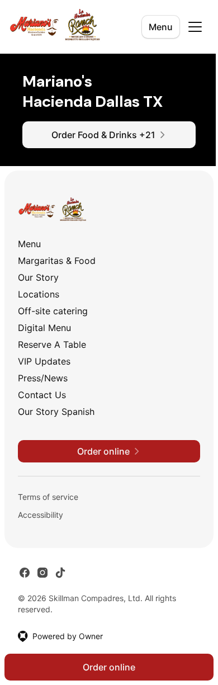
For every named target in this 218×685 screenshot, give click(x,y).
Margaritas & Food (57, 260)
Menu (161, 26)
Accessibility (40, 514)
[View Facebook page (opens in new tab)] (24, 572)
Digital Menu (44, 327)
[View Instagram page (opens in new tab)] (42, 572)
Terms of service (48, 497)
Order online (109, 667)
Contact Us (42, 394)
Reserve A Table (52, 344)
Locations (38, 294)
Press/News (43, 378)
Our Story (38, 277)
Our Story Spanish (56, 411)
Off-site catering (53, 310)
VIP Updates (44, 361)
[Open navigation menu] (195, 27)
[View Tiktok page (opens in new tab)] (60, 572)
